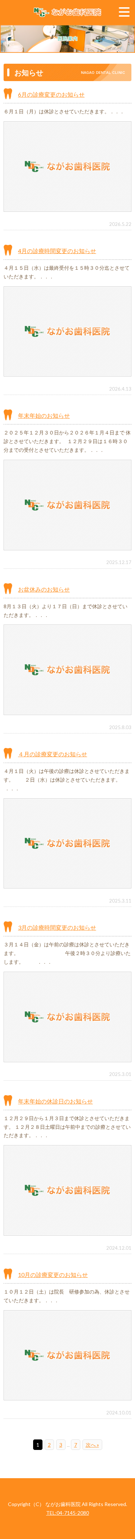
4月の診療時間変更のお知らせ (57, 250)
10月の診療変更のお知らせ (53, 1274)
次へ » (92, 1445)
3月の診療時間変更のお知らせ (57, 927)
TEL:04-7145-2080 (67, 1513)
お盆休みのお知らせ (44, 589)
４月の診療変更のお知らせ (52, 753)
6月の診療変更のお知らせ (51, 94)
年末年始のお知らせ (44, 415)
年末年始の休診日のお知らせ (55, 1101)
